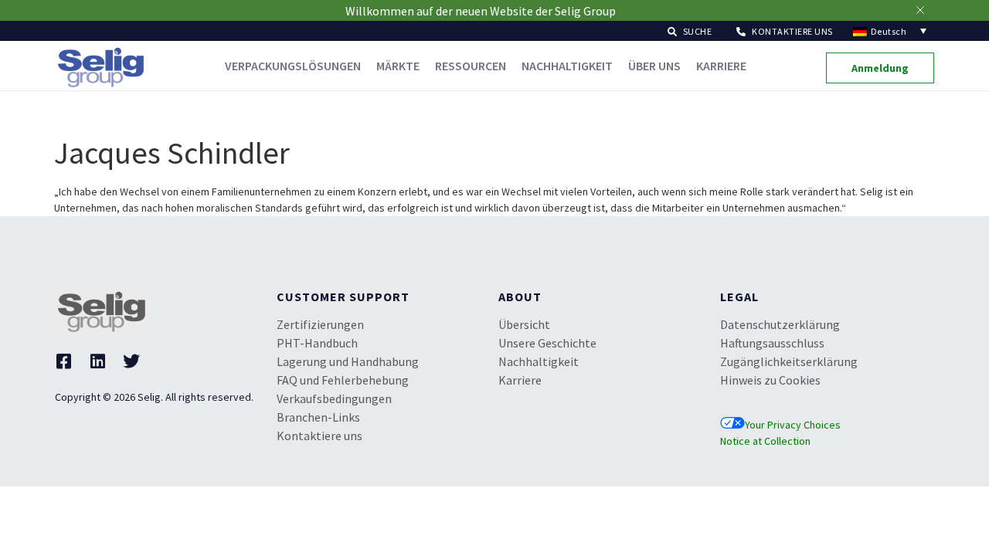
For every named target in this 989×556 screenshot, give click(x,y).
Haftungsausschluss (772, 343)
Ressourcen (470, 65)
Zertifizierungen (320, 324)
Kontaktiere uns (319, 435)
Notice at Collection (765, 441)
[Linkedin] (97, 361)
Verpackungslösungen (293, 65)
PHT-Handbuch (317, 343)
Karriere (721, 65)
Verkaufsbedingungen (334, 398)
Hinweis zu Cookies (770, 380)
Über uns (654, 65)
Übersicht (524, 324)
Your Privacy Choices (793, 425)
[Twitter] (131, 361)
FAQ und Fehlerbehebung (343, 380)
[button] (690, 30)
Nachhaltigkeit (567, 65)
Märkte (398, 65)
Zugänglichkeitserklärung (789, 361)
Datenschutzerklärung (780, 324)
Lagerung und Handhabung (348, 361)
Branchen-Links (318, 417)
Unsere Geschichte (547, 343)
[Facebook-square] (63, 361)
